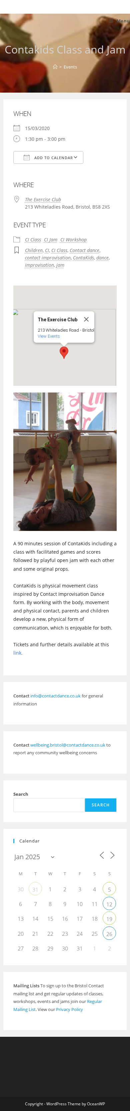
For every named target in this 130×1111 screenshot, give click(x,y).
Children (34, 250)
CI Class (33, 239)
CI (47, 250)
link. (18, 653)
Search (20, 794)
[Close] (86, 319)
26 (109, 934)
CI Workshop (73, 239)
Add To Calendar (53, 157)
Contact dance (84, 250)
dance (102, 257)
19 (109, 919)
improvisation (39, 265)
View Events (49, 336)
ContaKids (83, 257)
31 (35, 889)
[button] (64, 352)
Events (70, 67)
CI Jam (50, 239)
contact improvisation (48, 257)
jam (60, 265)
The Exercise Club (43, 199)
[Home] (55, 67)
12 (109, 904)
